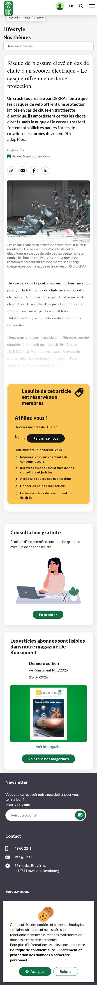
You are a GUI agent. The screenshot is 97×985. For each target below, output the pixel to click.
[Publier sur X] (46, 170)
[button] (80, 815)
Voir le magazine (48, 746)
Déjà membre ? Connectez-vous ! (39, 450)
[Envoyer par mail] (23, 170)
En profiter (48, 614)
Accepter (37, 971)
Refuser (66, 971)
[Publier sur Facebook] (34, 170)
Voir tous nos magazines (48, 759)
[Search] (81, 6)
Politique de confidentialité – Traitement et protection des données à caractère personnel (46, 955)
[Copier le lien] (12, 170)
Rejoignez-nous (45, 438)
